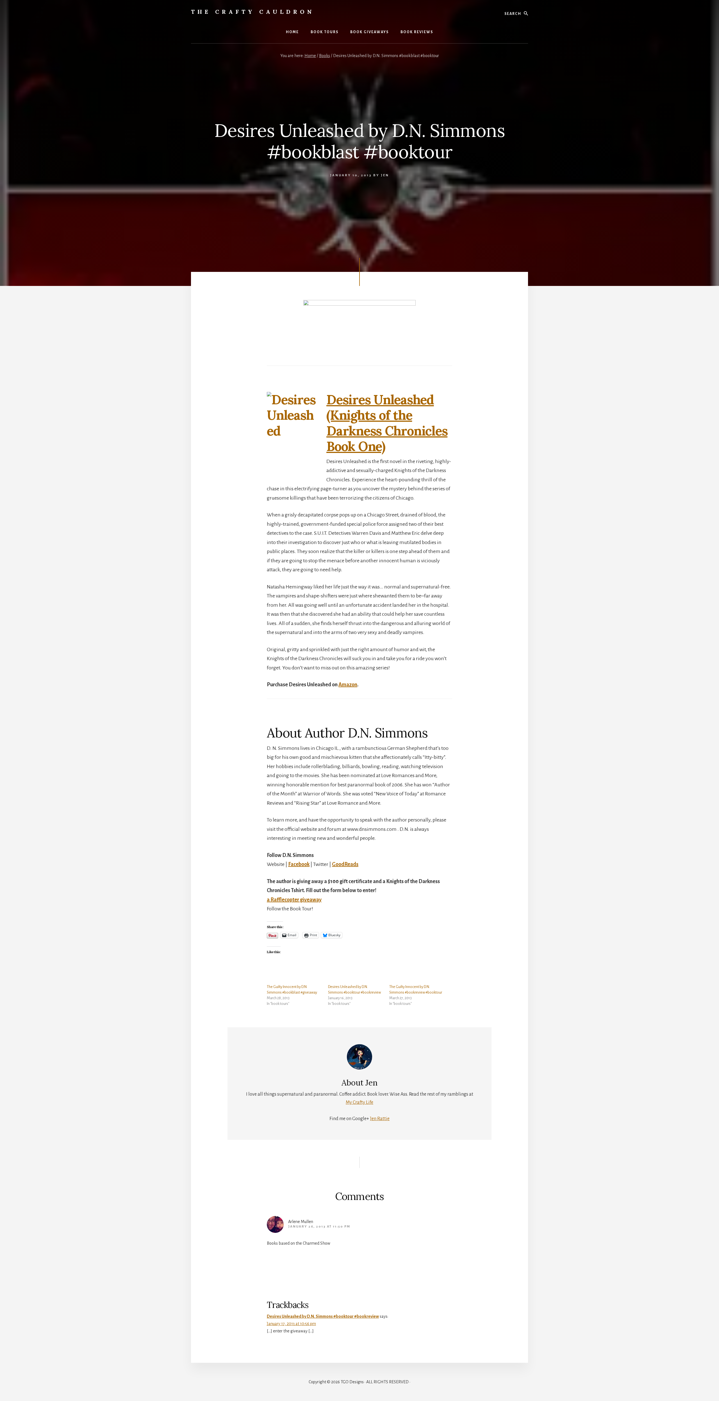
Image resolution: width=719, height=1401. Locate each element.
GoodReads (345, 864)
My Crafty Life (359, 1102)
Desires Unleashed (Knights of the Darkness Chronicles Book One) (386, 423)
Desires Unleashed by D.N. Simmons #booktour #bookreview (323, 1316)
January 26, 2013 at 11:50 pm (319, 1226)
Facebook (299, 864)
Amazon (347, 684)
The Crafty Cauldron (253, 11)
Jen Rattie (380, 1118)
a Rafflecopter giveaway (294, 900)
